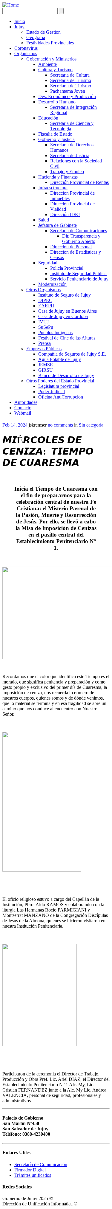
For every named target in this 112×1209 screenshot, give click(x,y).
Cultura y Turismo (55, 69)
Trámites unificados (32, 1175)
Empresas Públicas (44, 348)
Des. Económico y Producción (67, 96)
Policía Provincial (66, 268)
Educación (48, 117)
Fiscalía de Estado (55, 134)
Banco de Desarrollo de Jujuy (66, 375)
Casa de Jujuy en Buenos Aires (67, 311)
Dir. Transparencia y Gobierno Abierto (81, 238)
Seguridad (47, 262)
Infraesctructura (52, 187)
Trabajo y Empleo (67, 171)
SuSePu (45, 327)
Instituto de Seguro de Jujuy (64, 294)
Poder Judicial (51, 391)
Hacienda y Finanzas (58, 176)
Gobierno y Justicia (56, 139)
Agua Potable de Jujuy (59, 359)
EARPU (46, 305)
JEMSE (45, 364)
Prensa (44, 343)
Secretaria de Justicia (69, 155)
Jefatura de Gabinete (57, 225)
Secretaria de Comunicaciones (78, 230)
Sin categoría (91, 424)
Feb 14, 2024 (14, 424)
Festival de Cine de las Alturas (66, 337)
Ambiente (47, 64)
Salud (43, 219)
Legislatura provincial (58, 386)
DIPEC (45, 300)
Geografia (35, 37)
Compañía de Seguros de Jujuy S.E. (72, 353)
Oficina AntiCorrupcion (60, 396)
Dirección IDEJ (65, 214)
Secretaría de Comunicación (40, 1164)
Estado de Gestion (43, 32)
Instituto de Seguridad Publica (78, 273)
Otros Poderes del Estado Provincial (60, 380)
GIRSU (45, 370)
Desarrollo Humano (57, 101)
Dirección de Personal (71, 246)
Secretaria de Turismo (70, 80)
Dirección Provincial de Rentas (79, 182)
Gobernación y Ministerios (51, 58)
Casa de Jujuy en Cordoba (63, 316)
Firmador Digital (30, 1169)
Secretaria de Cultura (70, 75)
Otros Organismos (43, 289)
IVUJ (43, 321)
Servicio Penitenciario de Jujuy (79, 278)
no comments (60, 424)
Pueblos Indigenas (55, 332)
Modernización (52, 284)
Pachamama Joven (67, 91)
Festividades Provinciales (50, 42)
